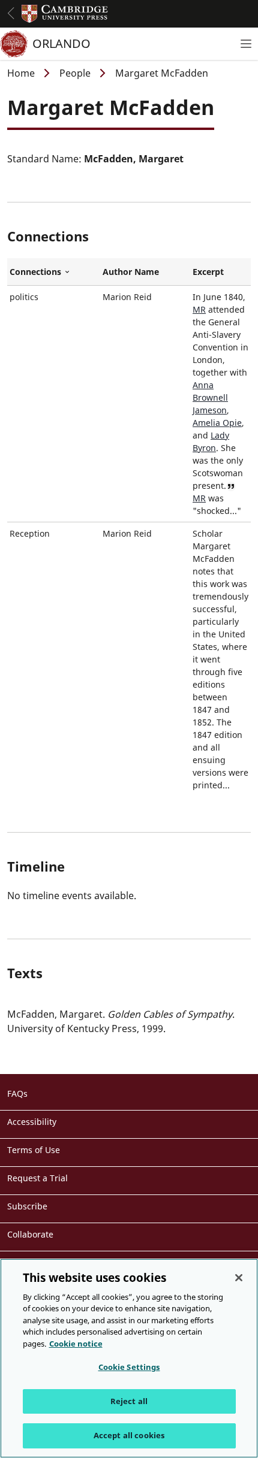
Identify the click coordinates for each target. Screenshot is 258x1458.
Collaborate (30, 1234)
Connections (54, 272)
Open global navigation (11, 13)
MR (199, 309)
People (75, 73)
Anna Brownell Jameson (210, 397)
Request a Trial (37, 1178)
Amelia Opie (217, 422)
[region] (129, 1358)
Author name (131, 271)
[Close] (239, 1278)
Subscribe (27, 1206)
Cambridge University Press (65, 14)
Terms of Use (33, 1149)
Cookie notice (76, 1343)
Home (21, 73)
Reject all (129, 1401)
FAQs (17, 1093)
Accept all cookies (129, 1435)
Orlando (61, 43)
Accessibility (31, 1121)
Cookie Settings (129, 1367)
